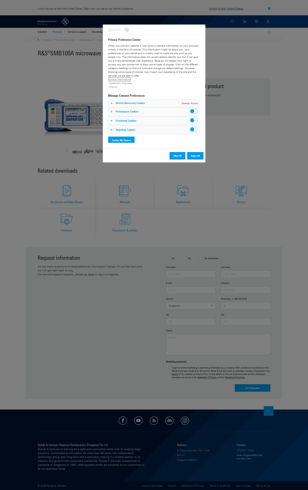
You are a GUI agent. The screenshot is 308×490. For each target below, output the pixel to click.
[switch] (194, 111)
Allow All (177, 155)
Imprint (113, 86)
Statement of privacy (120, 83)
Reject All (195, 155)
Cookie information (119, 79)
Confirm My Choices (121, 140)
